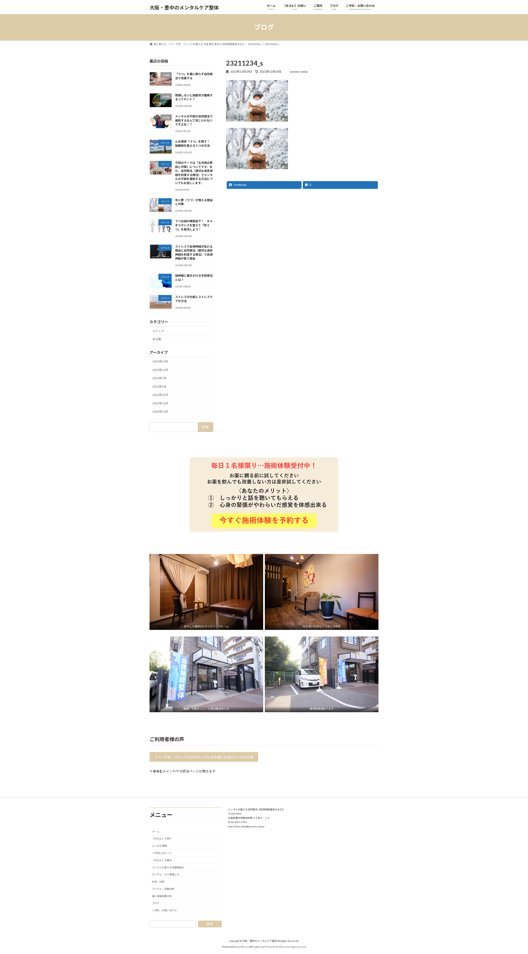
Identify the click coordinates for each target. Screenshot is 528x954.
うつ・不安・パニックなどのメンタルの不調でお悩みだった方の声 (203, 757)
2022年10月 (160, 411)
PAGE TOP (512, 921)
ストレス (158, 330)
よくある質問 (159, 846)
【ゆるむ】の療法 (162, 860)
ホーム (155, 831)
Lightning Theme (263, 946)
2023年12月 (160, 369)
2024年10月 (160, 361)
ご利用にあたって (162, 853)
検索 (209, 924)
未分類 (156, 339)
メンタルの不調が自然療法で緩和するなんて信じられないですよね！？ (194, 120)
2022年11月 (160, 403)
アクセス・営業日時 (163, 888)
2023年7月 (159, 378)
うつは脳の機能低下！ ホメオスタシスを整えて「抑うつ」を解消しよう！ (194, 225)
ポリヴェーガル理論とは (165, 874)
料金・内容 (158, 881)
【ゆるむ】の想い (162, 838)
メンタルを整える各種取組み (168, 867)
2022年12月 (160, 395)
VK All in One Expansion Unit (290, 946)
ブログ (155, 903)
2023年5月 (159, 386)
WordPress (241, 946)
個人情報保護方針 (162, 896)
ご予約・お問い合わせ (164, 910)
